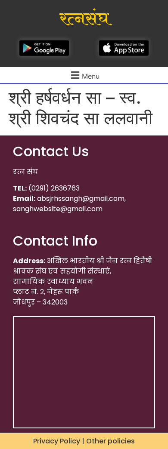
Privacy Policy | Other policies (84, 441)
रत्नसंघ (84, 19)
